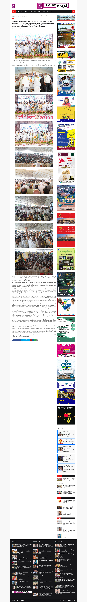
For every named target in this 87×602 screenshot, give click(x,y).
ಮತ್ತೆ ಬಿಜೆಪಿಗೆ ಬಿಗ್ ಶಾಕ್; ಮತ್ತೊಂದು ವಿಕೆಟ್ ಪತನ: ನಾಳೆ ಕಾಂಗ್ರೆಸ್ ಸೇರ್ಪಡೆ (24, 577)
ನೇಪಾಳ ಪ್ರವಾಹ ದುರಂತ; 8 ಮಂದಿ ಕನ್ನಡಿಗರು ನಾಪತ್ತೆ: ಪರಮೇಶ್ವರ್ (45, 582)
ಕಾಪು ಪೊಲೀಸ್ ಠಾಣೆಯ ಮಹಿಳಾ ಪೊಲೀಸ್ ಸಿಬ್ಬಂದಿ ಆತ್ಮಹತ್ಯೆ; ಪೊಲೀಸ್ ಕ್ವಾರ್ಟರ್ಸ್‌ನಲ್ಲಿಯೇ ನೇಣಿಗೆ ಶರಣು (24, 587)
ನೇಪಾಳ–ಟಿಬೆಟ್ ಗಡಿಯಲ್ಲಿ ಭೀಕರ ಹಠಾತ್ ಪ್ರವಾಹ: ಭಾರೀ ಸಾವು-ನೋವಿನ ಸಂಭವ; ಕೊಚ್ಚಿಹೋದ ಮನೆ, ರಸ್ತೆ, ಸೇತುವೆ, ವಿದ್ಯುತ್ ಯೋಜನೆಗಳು (46, 577)
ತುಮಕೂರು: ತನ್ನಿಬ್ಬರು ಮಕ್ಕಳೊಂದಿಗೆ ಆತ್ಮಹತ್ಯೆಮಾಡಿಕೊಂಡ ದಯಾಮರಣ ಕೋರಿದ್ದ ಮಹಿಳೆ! (45, 551)
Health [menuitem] (51, 11)
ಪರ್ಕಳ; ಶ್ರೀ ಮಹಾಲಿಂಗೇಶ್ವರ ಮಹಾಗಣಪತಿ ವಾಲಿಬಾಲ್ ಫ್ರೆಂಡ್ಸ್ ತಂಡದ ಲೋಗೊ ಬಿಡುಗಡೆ (69, 486)
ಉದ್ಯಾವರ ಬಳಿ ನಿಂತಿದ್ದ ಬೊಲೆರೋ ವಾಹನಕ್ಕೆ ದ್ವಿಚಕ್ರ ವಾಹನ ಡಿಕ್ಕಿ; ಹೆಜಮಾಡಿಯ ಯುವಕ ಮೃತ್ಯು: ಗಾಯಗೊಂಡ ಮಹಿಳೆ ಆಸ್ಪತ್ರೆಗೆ (24, 545)
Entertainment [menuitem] (45, 11)
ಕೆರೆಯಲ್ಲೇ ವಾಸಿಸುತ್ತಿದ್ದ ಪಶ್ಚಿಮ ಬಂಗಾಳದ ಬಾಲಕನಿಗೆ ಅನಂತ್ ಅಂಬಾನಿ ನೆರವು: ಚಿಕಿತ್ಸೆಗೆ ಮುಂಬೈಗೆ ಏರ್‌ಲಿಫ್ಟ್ (67, 580)
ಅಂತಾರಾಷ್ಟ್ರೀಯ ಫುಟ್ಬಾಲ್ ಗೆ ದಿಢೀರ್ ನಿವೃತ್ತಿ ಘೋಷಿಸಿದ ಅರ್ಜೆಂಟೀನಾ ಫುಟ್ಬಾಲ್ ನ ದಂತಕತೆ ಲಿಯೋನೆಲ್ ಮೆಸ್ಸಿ (68, 449)
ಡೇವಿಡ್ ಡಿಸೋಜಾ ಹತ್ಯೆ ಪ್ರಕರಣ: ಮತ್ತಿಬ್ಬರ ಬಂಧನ (67, 568)
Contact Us (64, 600)
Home (13, 15)
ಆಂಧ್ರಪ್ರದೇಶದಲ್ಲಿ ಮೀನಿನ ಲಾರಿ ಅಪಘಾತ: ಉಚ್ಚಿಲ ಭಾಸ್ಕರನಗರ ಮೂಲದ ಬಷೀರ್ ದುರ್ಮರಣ (24, 562)
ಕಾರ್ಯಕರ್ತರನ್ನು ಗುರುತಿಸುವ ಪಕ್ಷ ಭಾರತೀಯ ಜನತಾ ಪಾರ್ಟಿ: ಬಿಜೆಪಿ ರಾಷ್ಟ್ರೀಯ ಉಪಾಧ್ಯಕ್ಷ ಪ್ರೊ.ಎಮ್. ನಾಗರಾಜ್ (69, 492)
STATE (16, 15)
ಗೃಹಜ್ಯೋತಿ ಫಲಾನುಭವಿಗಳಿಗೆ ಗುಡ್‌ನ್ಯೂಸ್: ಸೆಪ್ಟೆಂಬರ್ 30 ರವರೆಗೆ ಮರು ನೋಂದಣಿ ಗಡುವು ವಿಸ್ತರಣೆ (68, 441)
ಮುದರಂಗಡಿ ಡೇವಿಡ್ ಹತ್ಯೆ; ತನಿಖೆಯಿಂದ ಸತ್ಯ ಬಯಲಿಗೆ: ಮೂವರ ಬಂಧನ (66, 560)
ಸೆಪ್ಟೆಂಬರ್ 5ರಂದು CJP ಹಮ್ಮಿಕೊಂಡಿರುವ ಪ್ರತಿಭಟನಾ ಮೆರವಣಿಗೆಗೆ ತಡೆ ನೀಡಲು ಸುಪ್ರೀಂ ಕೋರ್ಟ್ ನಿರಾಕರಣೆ (68, 434)
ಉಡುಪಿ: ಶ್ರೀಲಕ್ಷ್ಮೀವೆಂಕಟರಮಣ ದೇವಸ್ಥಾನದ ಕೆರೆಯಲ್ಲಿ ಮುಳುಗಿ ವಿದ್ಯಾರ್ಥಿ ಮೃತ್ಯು (45, 566)
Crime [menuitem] (26, 11)
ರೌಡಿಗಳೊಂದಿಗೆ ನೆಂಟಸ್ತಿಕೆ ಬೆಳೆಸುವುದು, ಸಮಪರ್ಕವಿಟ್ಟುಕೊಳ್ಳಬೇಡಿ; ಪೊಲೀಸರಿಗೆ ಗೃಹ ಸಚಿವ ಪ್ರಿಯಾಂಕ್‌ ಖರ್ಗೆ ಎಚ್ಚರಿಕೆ (68, 458)
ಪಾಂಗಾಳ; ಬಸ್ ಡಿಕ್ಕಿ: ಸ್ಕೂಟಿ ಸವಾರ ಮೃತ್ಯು (23, 581)
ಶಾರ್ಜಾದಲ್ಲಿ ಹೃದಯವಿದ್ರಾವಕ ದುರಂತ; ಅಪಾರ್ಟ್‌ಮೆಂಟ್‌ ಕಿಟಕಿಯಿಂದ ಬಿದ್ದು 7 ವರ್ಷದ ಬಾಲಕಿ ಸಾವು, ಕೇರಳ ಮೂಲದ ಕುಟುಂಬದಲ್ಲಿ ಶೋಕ (46, 545)
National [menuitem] (30, 11)
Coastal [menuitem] (17, 11)
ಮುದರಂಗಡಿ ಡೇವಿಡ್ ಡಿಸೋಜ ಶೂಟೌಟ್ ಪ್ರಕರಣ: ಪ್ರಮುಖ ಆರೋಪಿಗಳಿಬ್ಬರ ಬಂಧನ (67, 545)
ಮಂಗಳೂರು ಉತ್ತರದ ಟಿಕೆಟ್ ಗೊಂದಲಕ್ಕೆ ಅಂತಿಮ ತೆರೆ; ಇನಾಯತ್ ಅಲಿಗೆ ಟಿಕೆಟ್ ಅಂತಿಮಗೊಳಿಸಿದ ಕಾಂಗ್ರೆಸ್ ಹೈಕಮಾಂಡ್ (24, 551)
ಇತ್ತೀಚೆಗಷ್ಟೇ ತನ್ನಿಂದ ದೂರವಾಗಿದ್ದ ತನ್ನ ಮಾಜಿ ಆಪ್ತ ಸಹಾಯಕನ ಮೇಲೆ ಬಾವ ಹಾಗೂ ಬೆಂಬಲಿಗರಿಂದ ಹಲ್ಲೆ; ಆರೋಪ (24, 567)
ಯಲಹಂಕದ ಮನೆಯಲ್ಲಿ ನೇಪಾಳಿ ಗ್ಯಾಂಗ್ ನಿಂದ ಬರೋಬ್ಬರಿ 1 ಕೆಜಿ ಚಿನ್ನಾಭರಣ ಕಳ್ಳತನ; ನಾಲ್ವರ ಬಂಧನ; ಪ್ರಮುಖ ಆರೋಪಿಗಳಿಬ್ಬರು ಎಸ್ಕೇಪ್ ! (69, 522)
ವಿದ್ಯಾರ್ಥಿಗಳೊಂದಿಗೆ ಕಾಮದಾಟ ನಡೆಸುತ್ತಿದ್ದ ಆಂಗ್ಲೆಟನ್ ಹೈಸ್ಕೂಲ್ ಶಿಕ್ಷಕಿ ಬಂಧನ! (45, 556)
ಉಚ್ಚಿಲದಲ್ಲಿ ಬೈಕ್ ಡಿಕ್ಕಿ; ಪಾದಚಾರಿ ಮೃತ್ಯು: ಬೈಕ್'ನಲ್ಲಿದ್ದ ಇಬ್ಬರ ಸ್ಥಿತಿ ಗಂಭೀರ (24, 573)
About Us (61, 600)
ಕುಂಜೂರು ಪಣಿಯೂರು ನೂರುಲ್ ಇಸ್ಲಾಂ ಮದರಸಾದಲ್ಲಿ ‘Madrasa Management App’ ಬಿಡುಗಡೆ (66, 574)
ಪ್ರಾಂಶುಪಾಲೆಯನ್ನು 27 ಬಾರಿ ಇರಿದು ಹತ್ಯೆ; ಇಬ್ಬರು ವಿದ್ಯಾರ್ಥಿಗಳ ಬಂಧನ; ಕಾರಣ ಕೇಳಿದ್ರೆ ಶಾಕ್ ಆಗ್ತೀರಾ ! (67, 549)
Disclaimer (73, 600)
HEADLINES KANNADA (16, 28)
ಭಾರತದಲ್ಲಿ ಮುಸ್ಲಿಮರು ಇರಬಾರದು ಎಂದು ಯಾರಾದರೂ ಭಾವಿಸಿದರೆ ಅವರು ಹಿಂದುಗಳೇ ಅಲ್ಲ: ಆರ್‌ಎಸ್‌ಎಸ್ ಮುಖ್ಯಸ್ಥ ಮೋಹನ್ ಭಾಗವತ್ (68, 468)
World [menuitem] (35, 11)
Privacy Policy (69, 600)
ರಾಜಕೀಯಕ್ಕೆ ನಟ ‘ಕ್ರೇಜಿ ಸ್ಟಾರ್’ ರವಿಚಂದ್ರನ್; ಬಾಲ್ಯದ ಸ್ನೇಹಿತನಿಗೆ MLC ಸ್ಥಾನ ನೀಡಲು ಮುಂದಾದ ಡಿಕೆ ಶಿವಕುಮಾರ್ (69, 513)
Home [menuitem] (14, 11)
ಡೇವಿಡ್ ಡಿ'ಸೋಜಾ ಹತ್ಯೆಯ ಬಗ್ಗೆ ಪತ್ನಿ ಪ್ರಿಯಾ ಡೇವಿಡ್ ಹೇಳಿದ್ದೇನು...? (67, 565)
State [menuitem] (22, 11)
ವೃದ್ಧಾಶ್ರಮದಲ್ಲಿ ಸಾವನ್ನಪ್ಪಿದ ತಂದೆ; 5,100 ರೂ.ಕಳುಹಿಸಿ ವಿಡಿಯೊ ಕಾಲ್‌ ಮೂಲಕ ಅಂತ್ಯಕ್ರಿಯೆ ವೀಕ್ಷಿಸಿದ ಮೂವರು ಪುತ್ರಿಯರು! (67, 555)
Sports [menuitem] (39, 11)
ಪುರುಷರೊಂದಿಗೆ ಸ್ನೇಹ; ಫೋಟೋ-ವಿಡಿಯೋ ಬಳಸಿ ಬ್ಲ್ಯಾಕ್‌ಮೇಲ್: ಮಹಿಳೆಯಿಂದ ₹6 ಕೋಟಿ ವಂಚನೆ (67, 586)
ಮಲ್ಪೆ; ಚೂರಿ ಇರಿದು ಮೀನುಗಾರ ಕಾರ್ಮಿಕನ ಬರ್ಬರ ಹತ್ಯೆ (69, 535)
